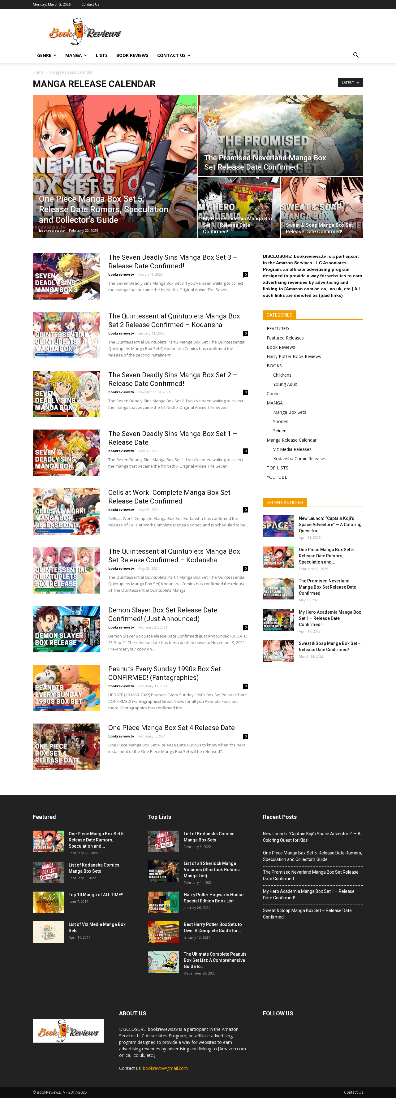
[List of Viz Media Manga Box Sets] (48, 932)
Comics (274, 393)
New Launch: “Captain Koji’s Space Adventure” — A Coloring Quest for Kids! (312, 837)
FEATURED (278, 328)
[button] (355, 55)
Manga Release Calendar (291, 440)
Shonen (280, 421)
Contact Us (90, 4)
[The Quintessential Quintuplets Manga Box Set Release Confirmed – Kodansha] (66, 570)
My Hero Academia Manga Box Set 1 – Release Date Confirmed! (330, 618)
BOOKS (274, 366)
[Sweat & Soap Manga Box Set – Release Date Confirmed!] (322, 207)
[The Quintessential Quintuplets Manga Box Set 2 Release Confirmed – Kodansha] (66, 335)
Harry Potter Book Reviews (294, 356)
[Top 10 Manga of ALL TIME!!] (48, 902)
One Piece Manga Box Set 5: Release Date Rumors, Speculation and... (327, 555)
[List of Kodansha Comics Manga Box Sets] (48, 872)
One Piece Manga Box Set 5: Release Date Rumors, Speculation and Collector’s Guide (312, 856)
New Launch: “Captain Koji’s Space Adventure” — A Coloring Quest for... (330, 524)
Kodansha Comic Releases (299, 458)
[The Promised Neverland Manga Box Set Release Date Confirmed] (280, 135)
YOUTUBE (277, 477)
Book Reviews (132, 55)
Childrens (282, 375)
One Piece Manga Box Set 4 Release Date (171, 728)
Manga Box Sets (289, 412)
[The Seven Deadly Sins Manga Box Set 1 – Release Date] (66, 453)
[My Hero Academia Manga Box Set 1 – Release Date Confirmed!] (239, 207)
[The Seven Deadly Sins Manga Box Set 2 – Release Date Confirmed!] (66, 394)
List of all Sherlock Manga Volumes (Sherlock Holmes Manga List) (212, 869)
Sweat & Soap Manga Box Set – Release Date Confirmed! (307, 913)
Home (38, 72)
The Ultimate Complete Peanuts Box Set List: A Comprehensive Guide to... (215, 960)
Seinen (279, 431)
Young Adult (285, 384)
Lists (102, 55)
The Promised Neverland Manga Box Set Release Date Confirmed (327, 587)
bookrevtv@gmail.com (165, 1068)
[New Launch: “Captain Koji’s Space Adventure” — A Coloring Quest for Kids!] (278, 526)
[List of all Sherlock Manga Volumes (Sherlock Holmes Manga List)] (163, 871)
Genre (44, 55)
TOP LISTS (277, 468)
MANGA (275, 403)
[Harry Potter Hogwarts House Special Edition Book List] (163, 902)
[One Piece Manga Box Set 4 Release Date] (66, 747)
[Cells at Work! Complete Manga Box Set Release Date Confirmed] (66, 511)
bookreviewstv (52, 230)
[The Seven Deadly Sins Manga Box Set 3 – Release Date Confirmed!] (66, 276)
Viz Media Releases (292, 449)
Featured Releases (285, 338)
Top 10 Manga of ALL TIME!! (96, 894)
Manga (73, 55)
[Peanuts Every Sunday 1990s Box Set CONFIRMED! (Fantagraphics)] (66, 688)
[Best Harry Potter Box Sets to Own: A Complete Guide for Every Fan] (163, 932)
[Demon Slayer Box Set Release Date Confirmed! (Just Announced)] (66, 629)
